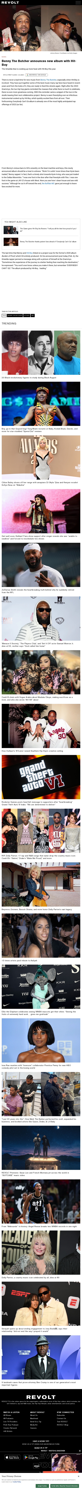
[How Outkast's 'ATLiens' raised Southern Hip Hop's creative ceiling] (41, 726)
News (4, 57)
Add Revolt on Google (37, 75)
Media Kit (34, 1425)
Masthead (34, 1418)
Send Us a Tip (35, 1422)
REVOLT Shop (62, 1425)
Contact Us (61, 1418)
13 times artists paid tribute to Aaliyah (19, 960)
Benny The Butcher (48, 80)
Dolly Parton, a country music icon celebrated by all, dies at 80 (30, 1277)
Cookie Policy (17, 1482)
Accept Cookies (42, 1486)
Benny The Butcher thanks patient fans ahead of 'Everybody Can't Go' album (48, 241)
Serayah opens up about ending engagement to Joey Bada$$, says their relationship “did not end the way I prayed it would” (34, 1329)
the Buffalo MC (48, 183)
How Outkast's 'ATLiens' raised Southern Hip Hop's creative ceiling (32, 751)
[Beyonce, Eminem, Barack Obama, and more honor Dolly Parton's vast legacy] (41, 884)
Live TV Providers (10, 1422)
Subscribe (61, 1415)
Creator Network (10, 1428)
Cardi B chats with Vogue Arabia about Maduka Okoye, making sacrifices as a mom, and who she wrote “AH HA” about (37, 698)
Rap (32, 315)
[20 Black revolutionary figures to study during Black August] (41, 353)
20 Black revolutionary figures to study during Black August (29, 377)
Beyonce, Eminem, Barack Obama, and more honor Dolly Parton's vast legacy (37, 909)
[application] (60, 1465)
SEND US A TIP (40, 1448)
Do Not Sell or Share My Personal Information (64, 1486)
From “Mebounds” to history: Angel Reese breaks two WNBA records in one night (39, 1226)
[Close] (78, 1476)
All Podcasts (8, 1418)
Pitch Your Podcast (10, 1425)
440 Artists (7, 1431)
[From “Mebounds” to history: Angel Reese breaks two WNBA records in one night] (41, 1201)
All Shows (7, 1415)
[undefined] (11, 230)
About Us (34, 1415)
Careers (33, 1428)
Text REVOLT (62, 1422)
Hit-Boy (29, 253)
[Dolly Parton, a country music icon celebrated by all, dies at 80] (41, 1253)
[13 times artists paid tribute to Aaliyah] (41, 935)
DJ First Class (11, 75)
